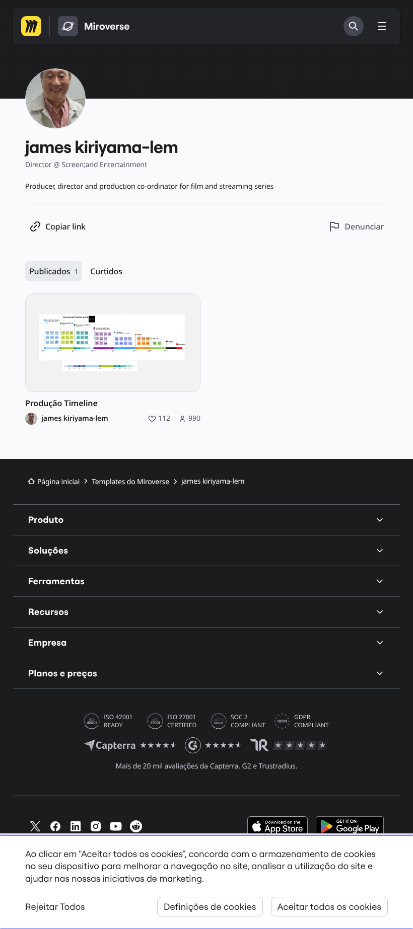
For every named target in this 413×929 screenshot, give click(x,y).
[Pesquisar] (353, 26)
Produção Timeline (61, 403)
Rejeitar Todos (55, 906)
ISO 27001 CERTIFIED (181, 721)
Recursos (48, 611)
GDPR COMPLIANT (311, 721)
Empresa (47, 642)
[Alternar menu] (382, 26)
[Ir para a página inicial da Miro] (31, 26)
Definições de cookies (210, 906)
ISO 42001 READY (118, 721)
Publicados (53, 271)
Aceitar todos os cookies (329, 906)
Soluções (48, 550)
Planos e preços (62, 673)
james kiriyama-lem (74, 418)
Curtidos (106, 271)
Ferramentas (56, 581)
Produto (46, 519)
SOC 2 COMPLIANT (248, 721)
